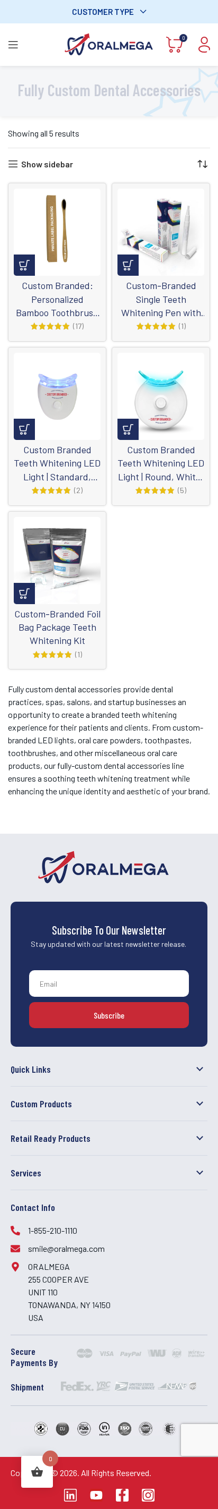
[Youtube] (96, 1495)
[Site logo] (109, 43)
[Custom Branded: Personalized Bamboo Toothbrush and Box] (57, 232)
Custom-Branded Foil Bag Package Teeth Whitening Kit (57, 627)
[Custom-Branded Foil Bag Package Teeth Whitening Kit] (57, 560)
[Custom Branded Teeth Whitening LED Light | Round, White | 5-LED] (160, 396)
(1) (182, 326)
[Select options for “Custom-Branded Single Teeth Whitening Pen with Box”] (128, 265)
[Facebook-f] (122, 1495)
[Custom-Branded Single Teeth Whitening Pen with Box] (160, 232)
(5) (182, 490)
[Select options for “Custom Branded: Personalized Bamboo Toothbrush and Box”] (24, 265)
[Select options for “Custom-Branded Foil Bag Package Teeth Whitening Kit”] (24, 593)
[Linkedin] (70, 1495)
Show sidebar (47, 164)
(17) (78, 326)
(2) (78, 490)
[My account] (204, 44)
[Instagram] (148, 1495)
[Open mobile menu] (13, 44)
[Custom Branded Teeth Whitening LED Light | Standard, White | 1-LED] (57, 396)
